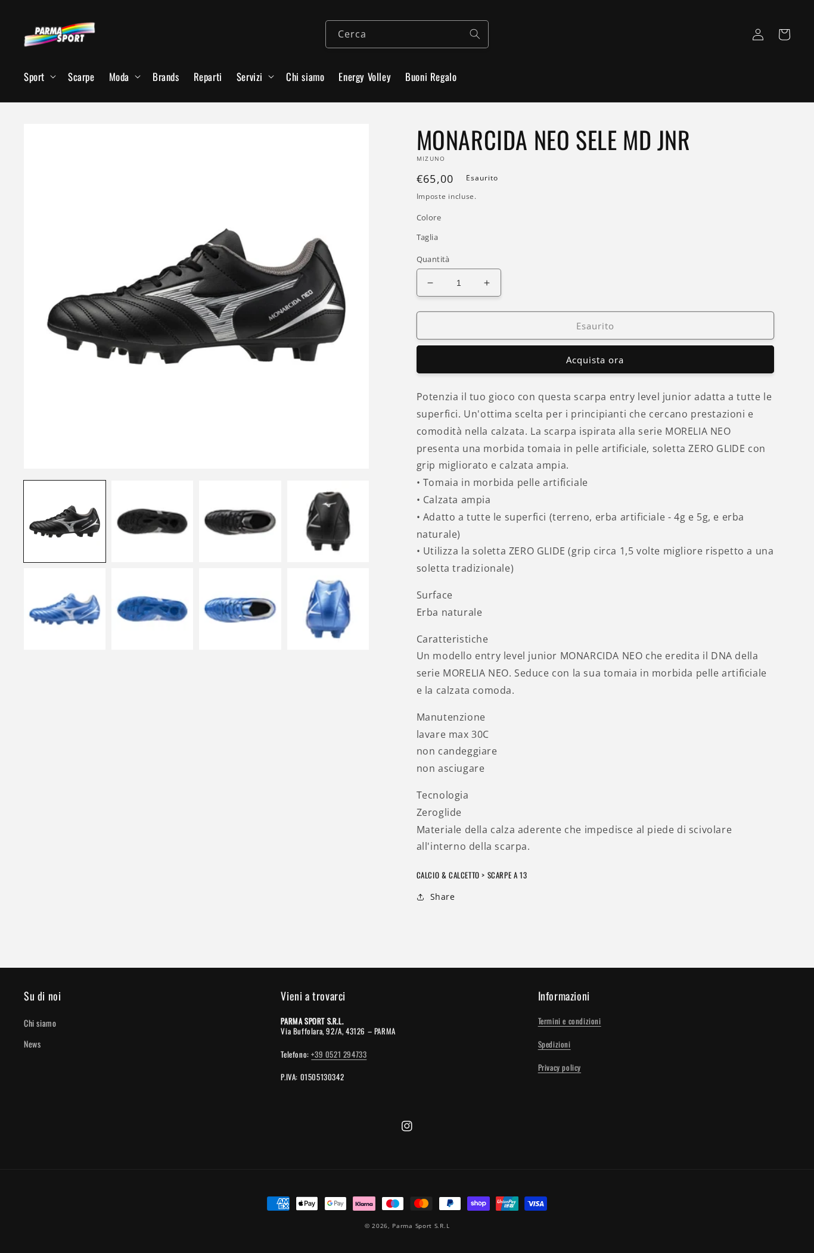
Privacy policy (559, 1067)
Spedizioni (554, 1044)
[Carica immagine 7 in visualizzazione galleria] (240, 609)
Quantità (433, 259)
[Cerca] (475, 34)
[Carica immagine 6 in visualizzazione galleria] (152, 609)
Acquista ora (595, 360)
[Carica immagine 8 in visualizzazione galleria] (328, 609)
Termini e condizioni (569, 1021)
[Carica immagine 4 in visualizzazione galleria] (328, 521)
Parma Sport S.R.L (420, 1225)
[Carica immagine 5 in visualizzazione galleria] (64, 609)
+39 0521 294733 (338, 1054)
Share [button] (442, 896)
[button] (39, 77)
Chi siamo (40, 1023)
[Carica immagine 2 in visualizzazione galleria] (152, 521)
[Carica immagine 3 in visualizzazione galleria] (240, 521)
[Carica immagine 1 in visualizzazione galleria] (64, 521)
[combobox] (407, 34)
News (32, 1043)
